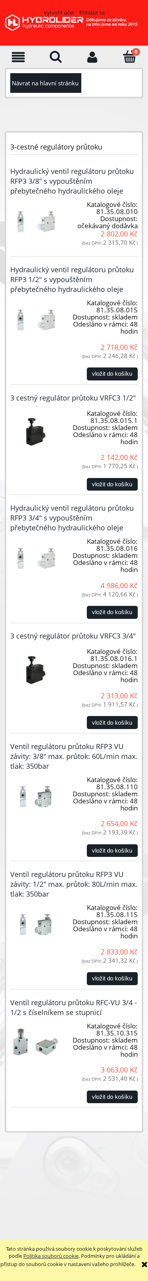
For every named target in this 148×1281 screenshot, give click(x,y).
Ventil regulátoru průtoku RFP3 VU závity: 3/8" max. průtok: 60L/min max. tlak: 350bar (73, 756)
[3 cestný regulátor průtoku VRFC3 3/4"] (35, 668)
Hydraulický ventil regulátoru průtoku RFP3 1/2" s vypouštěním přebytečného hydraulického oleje (72, 279)
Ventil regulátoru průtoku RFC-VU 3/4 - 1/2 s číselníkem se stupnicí (73, 1007)
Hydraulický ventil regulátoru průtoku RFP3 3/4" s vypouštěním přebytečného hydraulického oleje (72, 517)
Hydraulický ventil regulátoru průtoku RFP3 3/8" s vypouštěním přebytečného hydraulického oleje (72, 181)
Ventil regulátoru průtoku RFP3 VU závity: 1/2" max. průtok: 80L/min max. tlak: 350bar (73, 884)
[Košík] (129, 56)
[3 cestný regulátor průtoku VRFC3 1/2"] (35, 430)
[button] (18, 57)
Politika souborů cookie (51, 1255)
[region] (72, 1191)
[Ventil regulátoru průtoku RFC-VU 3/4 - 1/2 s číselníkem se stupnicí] (35, 1042)
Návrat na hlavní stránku (45, 83)
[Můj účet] (92, 57)
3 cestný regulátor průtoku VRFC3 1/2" (73, 397)
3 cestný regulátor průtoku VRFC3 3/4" (73, 635)
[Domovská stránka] (74, 27)
